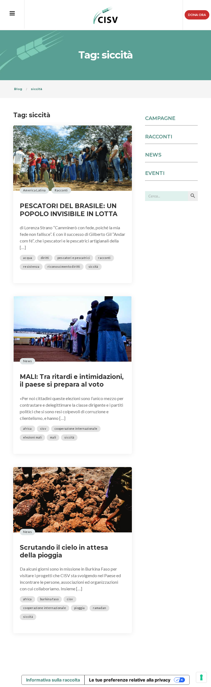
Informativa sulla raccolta (53, 680)
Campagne (160, 118)
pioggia (79, 608)
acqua (27, 257)
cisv (43, 428)
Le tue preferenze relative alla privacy (129, 680)
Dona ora (197, 15)
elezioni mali (32, 437)
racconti (104, 257)
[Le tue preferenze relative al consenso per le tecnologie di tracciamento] (201, 677)
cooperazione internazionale (75, 428)
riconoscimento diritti (64, 266)
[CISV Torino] (105, 15)
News (27, 361)
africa (27, 428)
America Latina (34, 190)
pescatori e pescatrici (73, 257)
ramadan (99, 608)
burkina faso (49, 599)
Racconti (61, 190)
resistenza (31, 266)
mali (53, 437)
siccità (93, 266)
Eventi (155, 173)
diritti (45, 257)
